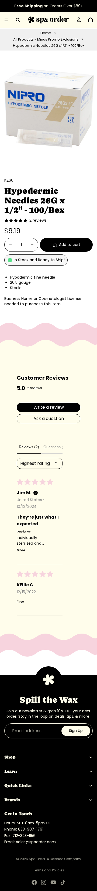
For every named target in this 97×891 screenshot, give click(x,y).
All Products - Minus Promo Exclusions (45, 39)
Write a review (48, 407)
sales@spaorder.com (36, 842)
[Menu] (6, 20)
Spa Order (37, 859)
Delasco (56, 859)
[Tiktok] (63, 882)
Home (45, 33)
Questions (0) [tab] (55, 447)
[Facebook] (34, 882)
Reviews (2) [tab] (29, 447)
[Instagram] (43, 882)
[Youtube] (53, 882)
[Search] (18, 20)
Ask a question (48, 418)
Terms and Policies (48, 870)
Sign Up (76, 730)
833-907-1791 (30, 829)
